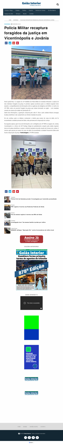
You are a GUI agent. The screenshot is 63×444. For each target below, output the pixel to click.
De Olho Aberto (52, 10)
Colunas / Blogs (9, 10)
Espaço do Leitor (9, 13)
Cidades (17, 10)
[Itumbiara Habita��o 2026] (31, 327)
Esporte (31, 10)
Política (24, 10)
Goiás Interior (27, 433)
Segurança (7, 24)
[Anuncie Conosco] (31, 378)
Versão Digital (34, 426)
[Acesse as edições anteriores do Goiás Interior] (31, 269)
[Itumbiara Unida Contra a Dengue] (31, 357)
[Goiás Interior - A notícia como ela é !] (31, 4)
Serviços (18, 13)
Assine (25, 13)
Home (19, 426)
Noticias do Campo (40, 10)
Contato (31, 13)
